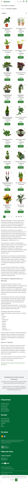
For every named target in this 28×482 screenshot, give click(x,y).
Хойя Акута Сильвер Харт (20, 140)
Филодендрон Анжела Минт (20, 51)
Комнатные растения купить (6, 467)
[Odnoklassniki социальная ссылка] (2, 436)
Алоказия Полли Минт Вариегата (7, 29)
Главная (3, 8)
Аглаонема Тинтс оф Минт (20, 29)
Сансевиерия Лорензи (21, 182)
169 (21, 216)
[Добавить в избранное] (11, 18)
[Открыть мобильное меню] (1, 1)
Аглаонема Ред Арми (7, 50)
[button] (7, 35)
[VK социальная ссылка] (5, 436)
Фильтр (4, 13)
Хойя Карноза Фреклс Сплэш (7, 140)
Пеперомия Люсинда (21, 72)
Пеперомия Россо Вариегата (7, 206)
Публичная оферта (4, 474)
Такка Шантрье (20, 205)
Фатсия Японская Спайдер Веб (7, 73)
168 (19, 216)
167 (16, 216)
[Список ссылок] (14, 403)
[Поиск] (18, 1)
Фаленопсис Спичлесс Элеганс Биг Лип (7, 183)
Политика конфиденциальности (7, 472)
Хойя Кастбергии (7, 161)
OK (16, 479)
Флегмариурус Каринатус (20, 96)
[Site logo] (7, 1)
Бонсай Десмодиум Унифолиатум (7, 96)
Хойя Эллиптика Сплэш (20, 117)
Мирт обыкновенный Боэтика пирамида (7, 118)
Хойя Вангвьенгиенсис (20, 161)
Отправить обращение (6, 455)
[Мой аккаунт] (20, 1)
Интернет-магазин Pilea (9, 468)
